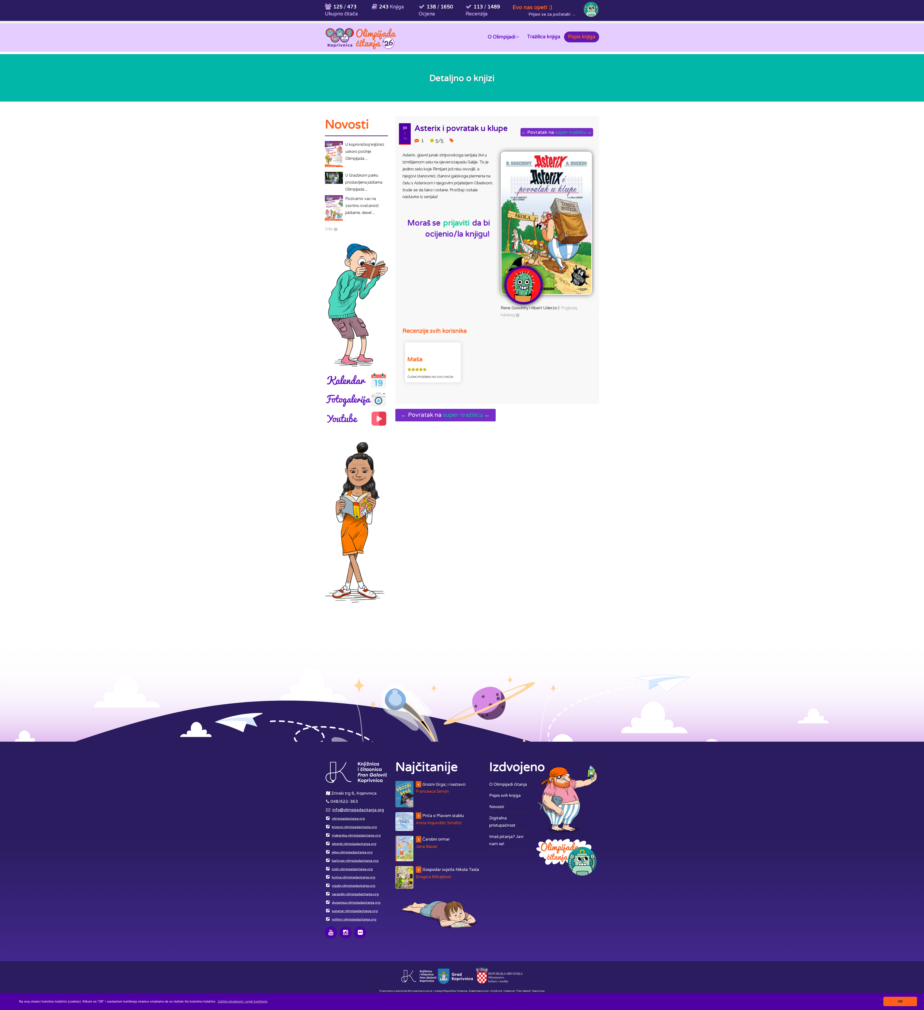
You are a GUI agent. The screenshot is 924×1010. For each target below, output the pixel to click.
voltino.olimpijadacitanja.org (354, 919)
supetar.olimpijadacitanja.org (355, 911)
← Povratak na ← (556, 132)
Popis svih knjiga (505, 795)
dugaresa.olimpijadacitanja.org (356, 903)
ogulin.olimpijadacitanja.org (353, 886)
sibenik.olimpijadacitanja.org (354, 844)
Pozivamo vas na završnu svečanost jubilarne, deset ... (362, 205)
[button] (242, 1001)
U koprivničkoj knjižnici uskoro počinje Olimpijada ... (364, 151)
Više (329, 228)
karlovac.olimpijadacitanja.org (355, 861)
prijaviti (456, 223)
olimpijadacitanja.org (348, 819)
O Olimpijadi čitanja (508, 784)
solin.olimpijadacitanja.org (352, 869)
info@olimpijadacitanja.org (358, 809)
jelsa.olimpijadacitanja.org (352, 852)
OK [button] (900, 1001)
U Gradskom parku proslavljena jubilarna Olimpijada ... (363, 182)
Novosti (496, 806)
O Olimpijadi (501, 37)
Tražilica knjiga (543, 37)
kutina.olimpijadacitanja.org (353, 877)
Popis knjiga (581, 37)
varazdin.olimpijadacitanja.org (355, 894)
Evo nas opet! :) (532, 7)
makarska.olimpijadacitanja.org (356, 835)
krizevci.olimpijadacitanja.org (354, 827)
